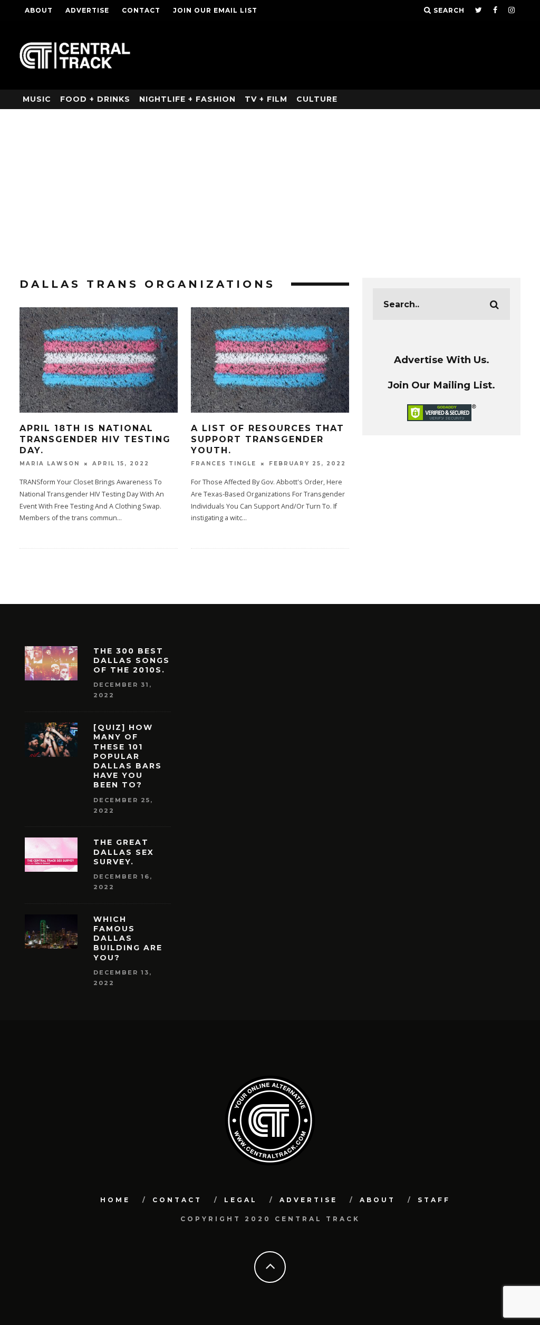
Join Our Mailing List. (441, 385)
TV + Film (266, 99)
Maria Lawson (50, 463)
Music (37, 99)
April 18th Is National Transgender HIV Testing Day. (95, 439)
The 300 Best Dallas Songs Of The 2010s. (131, 660)
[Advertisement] (270, 188)
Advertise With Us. (441, 360)
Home (115, 1200)
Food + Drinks (95, 99)
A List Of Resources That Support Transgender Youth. (267, 439)
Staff (434, 1200)
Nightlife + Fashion (187, 99)
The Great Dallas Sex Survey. (123, 851)
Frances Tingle (223, 463)
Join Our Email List (215, 10)
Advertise (87, 10)
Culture (317, 99)
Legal (240, 1200)
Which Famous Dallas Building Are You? (127, 938)
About (39, 10)
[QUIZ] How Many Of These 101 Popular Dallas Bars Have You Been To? (127, 756)
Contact (141, 10)
